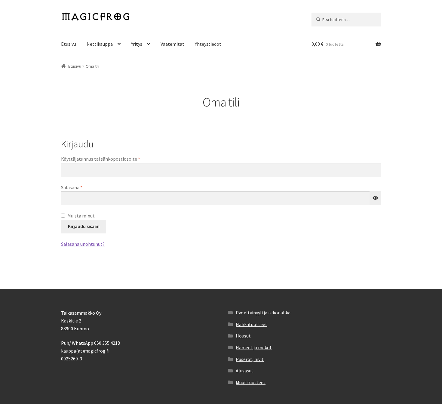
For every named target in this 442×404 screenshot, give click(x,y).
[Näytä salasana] (375, 198)
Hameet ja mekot (254, 347)
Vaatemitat (172, 44)
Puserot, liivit (250, 359)
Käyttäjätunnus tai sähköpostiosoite (110, 159)
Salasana (82, 187)
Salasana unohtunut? (83, 244)
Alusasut (244, 371)
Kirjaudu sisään (84, 226)
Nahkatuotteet (251, 324)
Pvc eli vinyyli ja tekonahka (263, 313)
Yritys (136, 44)
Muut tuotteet (251, 382)
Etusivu (68, 44)
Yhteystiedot (208, 44)
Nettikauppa (100, 44)
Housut (243, 336)
